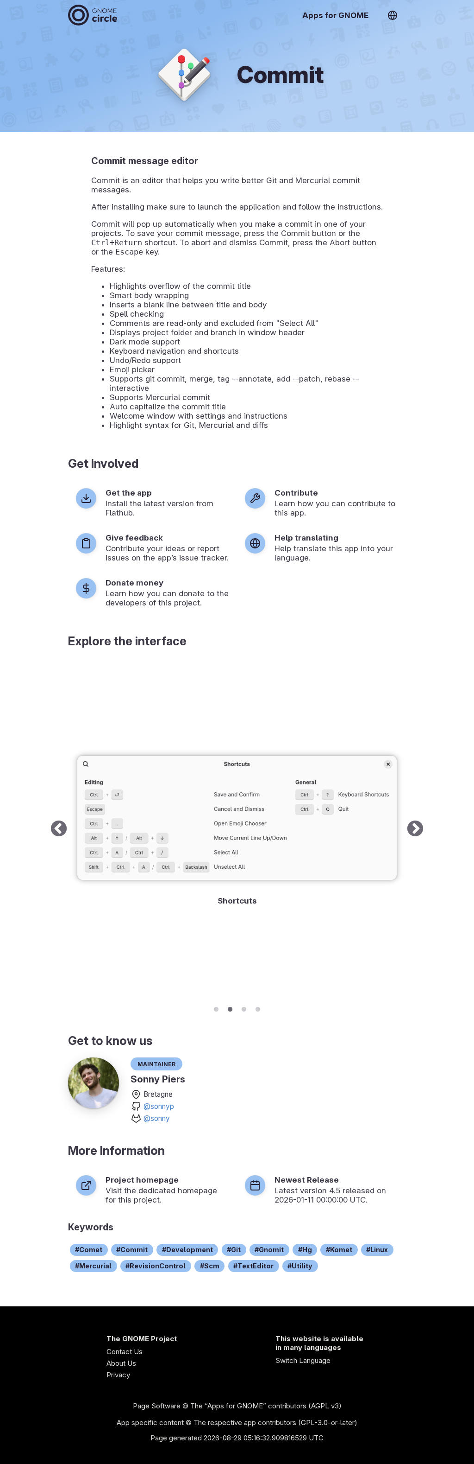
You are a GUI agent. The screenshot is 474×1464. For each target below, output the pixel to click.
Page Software (157, 1405)
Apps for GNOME (335, 15)
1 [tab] (216, 1007)
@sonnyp (158, 1106)
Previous (59, 829)
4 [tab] (257, 1007)
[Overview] (92, 15)
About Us (121, 1363)
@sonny (156, 1118)
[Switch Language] (392, 15)
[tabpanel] (237, 829)
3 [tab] (244, 1007)
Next (415, 829)
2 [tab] (230, 1007)
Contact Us (124, 1351)
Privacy (118, 1374)
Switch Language (303, 1360)
